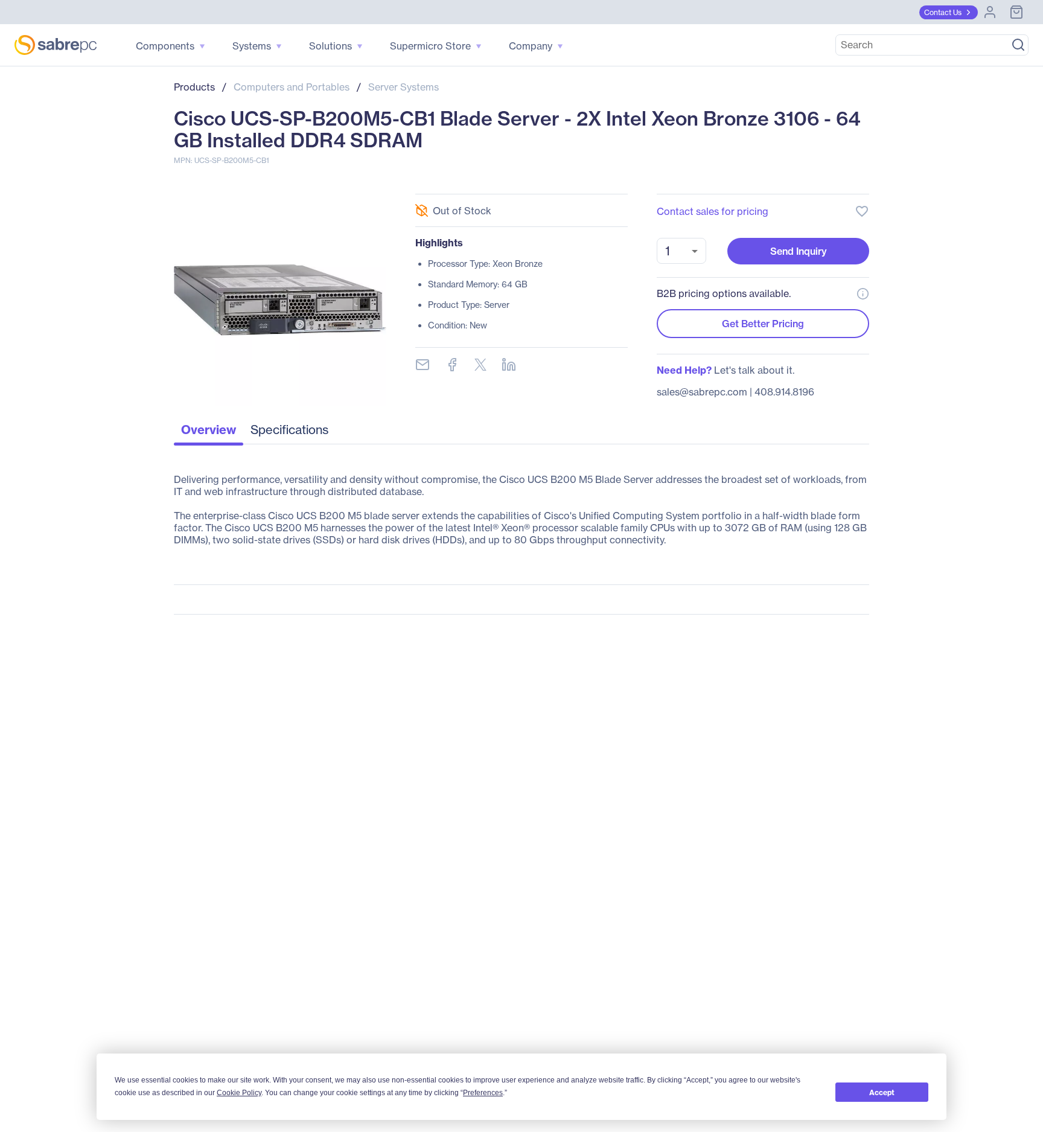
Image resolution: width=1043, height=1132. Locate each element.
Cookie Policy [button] (239, 1093)
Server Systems (403, 87)
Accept (882, 1092)
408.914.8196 (784, 392)
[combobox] (681, 251)
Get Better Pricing (763, 324)
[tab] (208, 433)
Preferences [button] (483, 1093)
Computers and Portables (291, 87)
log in (788, 179)
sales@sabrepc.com (702, 392)
